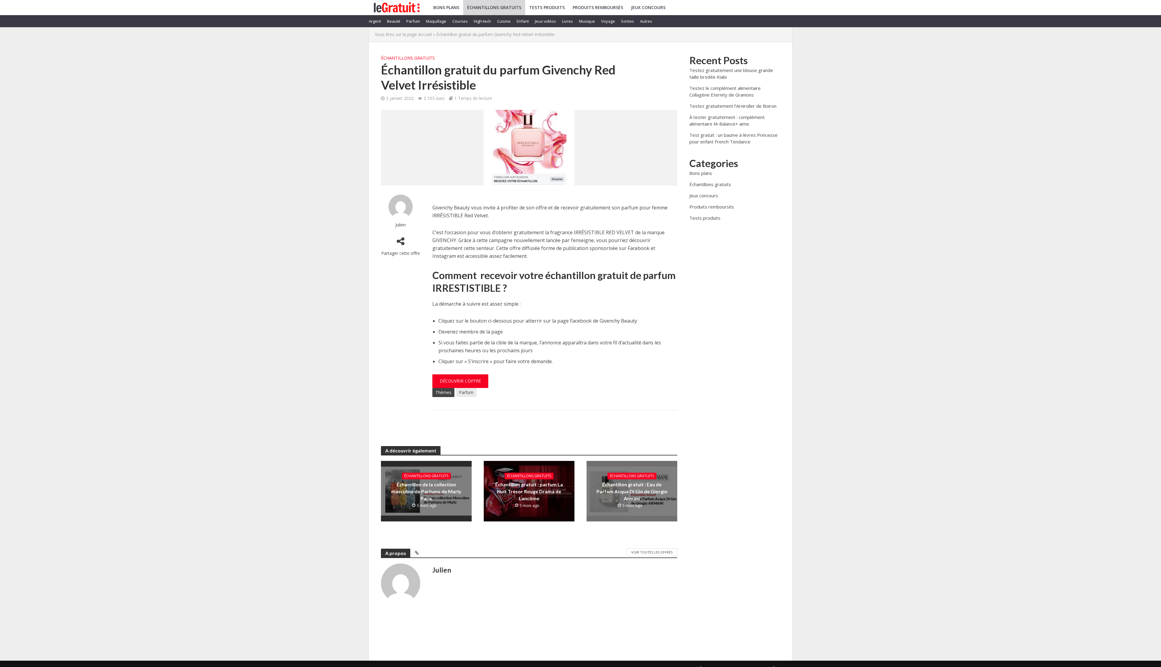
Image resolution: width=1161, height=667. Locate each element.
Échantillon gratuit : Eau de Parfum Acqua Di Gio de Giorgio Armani (632, 491)
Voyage (608, 21)
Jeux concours (648, 7)
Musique (587, 21)
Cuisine (504, 21)
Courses (460, 21)
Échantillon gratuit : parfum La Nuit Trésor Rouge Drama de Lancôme (529, 491)
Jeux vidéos (545, 21)
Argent (375, 21)
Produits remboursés (598, 7)
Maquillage (436, 21)
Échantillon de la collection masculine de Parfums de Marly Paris (426, 491)
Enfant (523, 21)
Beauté (393, 21)
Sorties (627, 21)
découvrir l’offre (460, 381)
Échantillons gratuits (494, 7)
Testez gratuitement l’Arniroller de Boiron (732, 106)
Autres (646, 21)
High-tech (482, 21)
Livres (567, 21)
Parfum (413, 21)
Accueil (425, 34)
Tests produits (547, 7)
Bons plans (446, 7)
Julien (400, 225)
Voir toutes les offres (651, 552)
